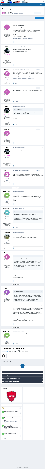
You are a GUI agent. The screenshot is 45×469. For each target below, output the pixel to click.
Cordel (6, 46)
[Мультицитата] (13, 42)
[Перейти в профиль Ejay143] (7, 292)
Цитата (16, 64)
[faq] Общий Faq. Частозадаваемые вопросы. (11, 378)
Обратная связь (19, 463)
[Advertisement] (22, 450)
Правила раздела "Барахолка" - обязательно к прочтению (14, 375)
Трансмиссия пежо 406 (18, 13)
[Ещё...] (42, 23)
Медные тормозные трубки (29, 388)
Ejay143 (7, 288)
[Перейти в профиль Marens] (3, 408)
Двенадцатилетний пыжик (9, 407)
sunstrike (10, 12)
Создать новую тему (29, 17)
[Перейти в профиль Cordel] (7, 50)
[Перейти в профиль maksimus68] (7, 195)
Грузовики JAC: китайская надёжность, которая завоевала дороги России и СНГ (10, 419)
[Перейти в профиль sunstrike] (3, 13)
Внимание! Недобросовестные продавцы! (10, 381)
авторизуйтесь (5, 351)
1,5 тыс (7, 56)
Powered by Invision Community (22, 467)
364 (7, 33)
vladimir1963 (6, 208)
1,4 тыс (7, 218)
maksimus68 (6, 191)
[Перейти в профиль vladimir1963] (7, 212)
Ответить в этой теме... (13, 355)
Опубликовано (19, 46)
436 (7, 242)
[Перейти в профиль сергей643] (7, 236)
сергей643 (7, 232)
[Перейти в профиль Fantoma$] (7, 257)
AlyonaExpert (6, 421)
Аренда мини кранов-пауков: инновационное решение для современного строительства (10, 435)
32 (7, 298)
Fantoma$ (6, 252)
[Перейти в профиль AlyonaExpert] (3, 412)
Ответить (40, 17)
